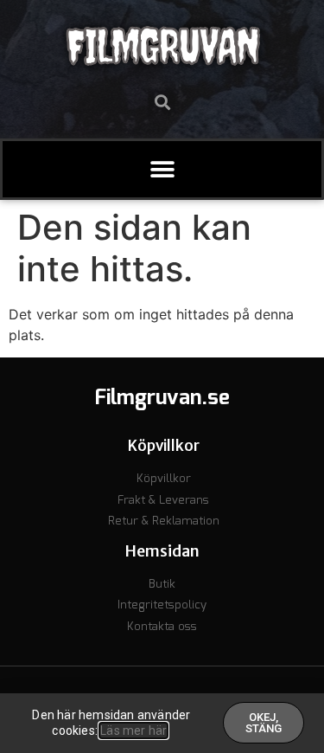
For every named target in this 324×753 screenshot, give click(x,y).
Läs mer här (133, 730)
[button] (162, 101)
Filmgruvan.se (162, 398)
